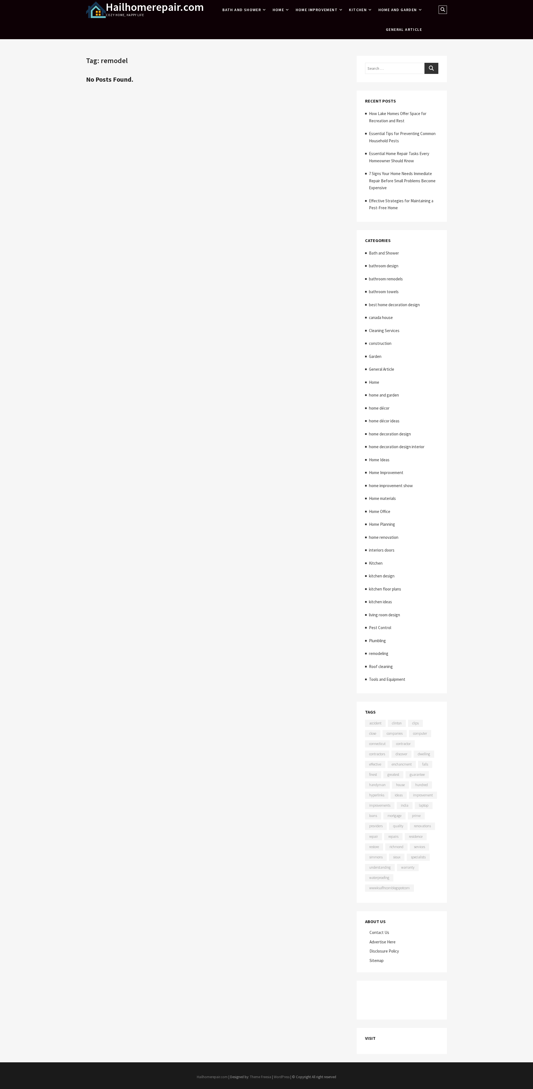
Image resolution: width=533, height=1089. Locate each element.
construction (380, 343)
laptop (423, 805)
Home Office (379, 511)
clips (415, 723)
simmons (376, 857)
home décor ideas (384, 420)
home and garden (397, 9)
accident (375, 723)
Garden (375, 356)
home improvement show (391, 485)
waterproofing (379, 877)
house (400, 785)
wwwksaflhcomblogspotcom (389, 888)
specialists (418, 857)
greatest (393, 774)
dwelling (424, 754)
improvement (423, 795)
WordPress (282, 1077)
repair (373, 836)
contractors (377, 754)
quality (398, 826)
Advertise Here (382, 942)
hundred (421, 785)
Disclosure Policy (384, 951)
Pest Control (380, 627)
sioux (396, 857)
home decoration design (390, 434)
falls (425, 764)
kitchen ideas (380, 601)
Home (278, 9)
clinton (397, 723)
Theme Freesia (260, 1077)
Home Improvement (317, 9)
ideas (399, 795)
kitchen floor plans (385, 589)
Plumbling (377, 640)
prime (416, 815)
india (404, 805)
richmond (396, 846)
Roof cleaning (381, 666)
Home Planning (382, 524)
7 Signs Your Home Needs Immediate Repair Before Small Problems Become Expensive (402, 180)
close (372, 733)
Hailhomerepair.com (155, 7)
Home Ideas (379, 459)
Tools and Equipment (387, 679)
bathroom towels (384, 291)
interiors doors (381, 550)
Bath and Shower (241, 9)
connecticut (377, 743)
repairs (393, 836)
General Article (404, 29)
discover (401, 754)
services (419, 846)
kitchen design (381, 576)
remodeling (378, 653)
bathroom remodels (386, 278)
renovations (422, 826)
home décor (379, 408)
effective (375, 764)
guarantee (417, 774)
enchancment (402, 764)
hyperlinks (376, 795)
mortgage (394, 815)
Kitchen (358, 9)
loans (373, 815)
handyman (377, 785)
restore (374, 846)
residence (416, 836)
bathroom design (383, 265)
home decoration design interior (396, 446)
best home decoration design (394, 304)
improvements (379, 805)
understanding (380, 867)
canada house (381, 317)
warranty (407, 867)
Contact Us (379, 932)
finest (373, 774)
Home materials (382, 498)
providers (376, 826)
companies (395, 733)
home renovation (383, 537)
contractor (403, 743)
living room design (384, 614)
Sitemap (376, 960)
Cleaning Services (384, 330)
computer (420, 733)
